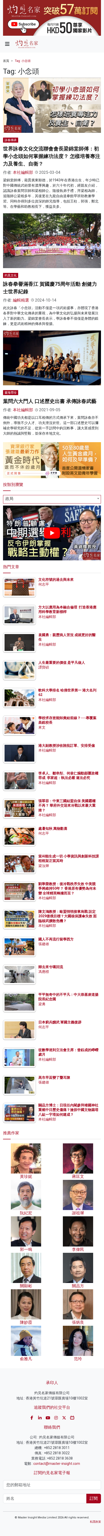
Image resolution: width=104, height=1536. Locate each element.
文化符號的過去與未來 (56, 579)
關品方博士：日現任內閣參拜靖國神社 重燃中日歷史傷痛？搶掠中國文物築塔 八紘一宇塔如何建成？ (68, 1109)
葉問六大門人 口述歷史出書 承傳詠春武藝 (49, 401)
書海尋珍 (11, 392)
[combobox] (52, 499)
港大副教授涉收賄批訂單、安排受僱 (66, 745)
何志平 (43, 584)
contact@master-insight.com (56, 1464)
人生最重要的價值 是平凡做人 (61, 662)
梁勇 (41, 1004)
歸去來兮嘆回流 (50, 967)
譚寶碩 (43, 667)
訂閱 (94, 1498)
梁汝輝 (43, 866)
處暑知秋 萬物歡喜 (52, 828)
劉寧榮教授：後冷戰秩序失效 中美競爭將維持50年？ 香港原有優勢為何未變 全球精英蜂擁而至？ (67, 888)
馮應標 (43, 972)
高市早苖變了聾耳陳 (54, 1077)
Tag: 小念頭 (23, 61)
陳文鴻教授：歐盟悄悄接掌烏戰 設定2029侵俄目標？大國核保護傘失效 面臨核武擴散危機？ (67, 916)
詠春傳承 (11, 140)
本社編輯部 (23, 172)
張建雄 (43, 944)
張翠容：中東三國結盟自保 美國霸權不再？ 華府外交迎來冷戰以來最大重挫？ (67, 805)
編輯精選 (21, 300)
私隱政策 (95, 1521)
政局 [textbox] (9, 498)
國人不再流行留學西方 (56, 939)
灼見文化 (11, 275)
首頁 (6, 61)
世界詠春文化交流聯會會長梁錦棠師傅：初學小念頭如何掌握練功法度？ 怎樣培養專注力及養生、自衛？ (51, 156)
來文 (41, 727)
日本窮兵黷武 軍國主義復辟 (60, 1022)
